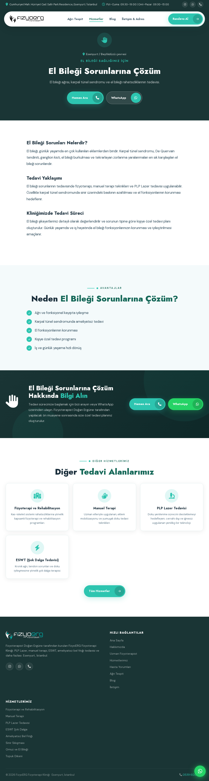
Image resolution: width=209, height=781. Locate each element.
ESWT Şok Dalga (16, 729)
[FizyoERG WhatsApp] (200, 771)
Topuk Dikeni (14, 756)
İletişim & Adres (133, 19)
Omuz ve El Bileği (17, 749)
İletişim (114, 687)
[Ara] (200, 4)
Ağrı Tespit (75, 19)
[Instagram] (185, 4)
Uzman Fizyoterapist (123, 653)
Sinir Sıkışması (15, 743)
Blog (112, 19)
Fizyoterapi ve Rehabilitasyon (25, 709)
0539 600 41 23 (193, 775)
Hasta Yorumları (120, 667)
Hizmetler (96, 19)
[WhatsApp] (193, 4)
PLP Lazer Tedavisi (18, 723)
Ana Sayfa (116, 640)
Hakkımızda (117, 647)
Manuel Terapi (15, 716)
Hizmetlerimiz (119, 660)
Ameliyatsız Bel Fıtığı (19, 736)
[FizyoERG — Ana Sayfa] (27, 19)
